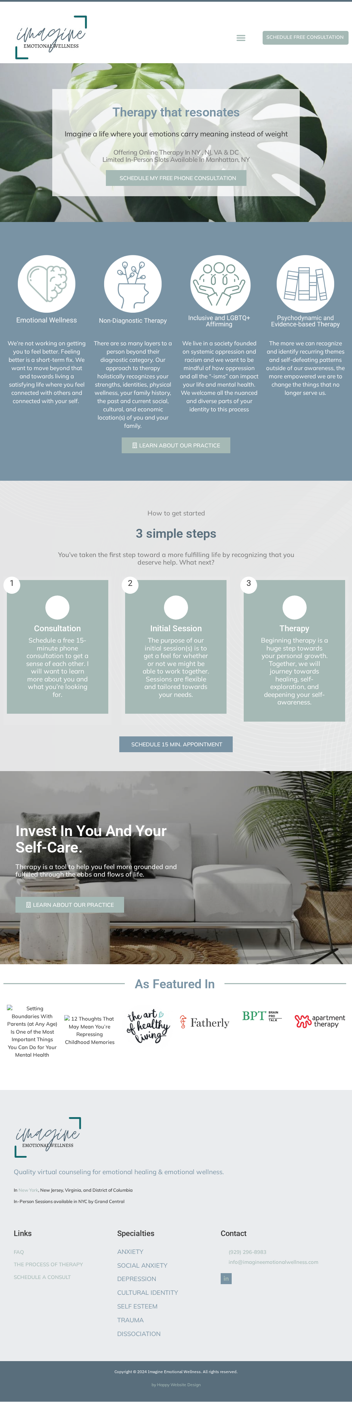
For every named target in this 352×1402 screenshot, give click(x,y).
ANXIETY (130, 1252)
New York (28, 1190)
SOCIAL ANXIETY (142, 1265)
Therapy (294, 628)
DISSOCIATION (139, 1334)
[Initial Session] (176, 608)
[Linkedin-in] (226, 1278)
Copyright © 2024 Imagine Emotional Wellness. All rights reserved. (176, 1371)
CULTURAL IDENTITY (147, 1293)
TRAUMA (130, 1320)
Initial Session (176, 628)
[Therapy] (295, 608)
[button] (241, 38)
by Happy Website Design (176, 1384)
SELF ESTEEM (137, 1306)
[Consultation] (57, 608)
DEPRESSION (136, 1279)
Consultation (57, 628)
